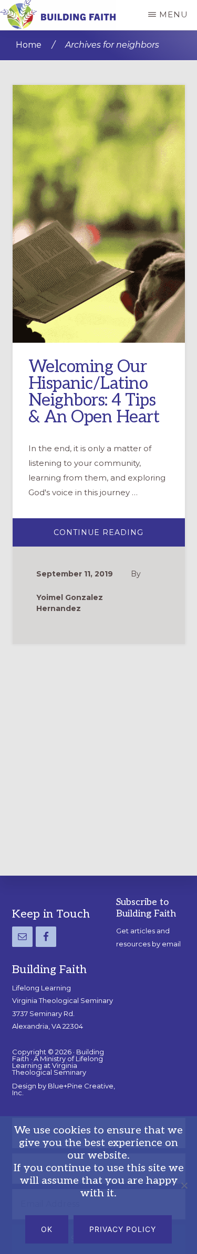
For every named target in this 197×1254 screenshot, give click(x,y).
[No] (184, 1185)
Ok (47, 1229)
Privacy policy (122, 1229)
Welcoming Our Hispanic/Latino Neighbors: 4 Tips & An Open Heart (94, 392)
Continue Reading (119, 536)
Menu (173, 14)
